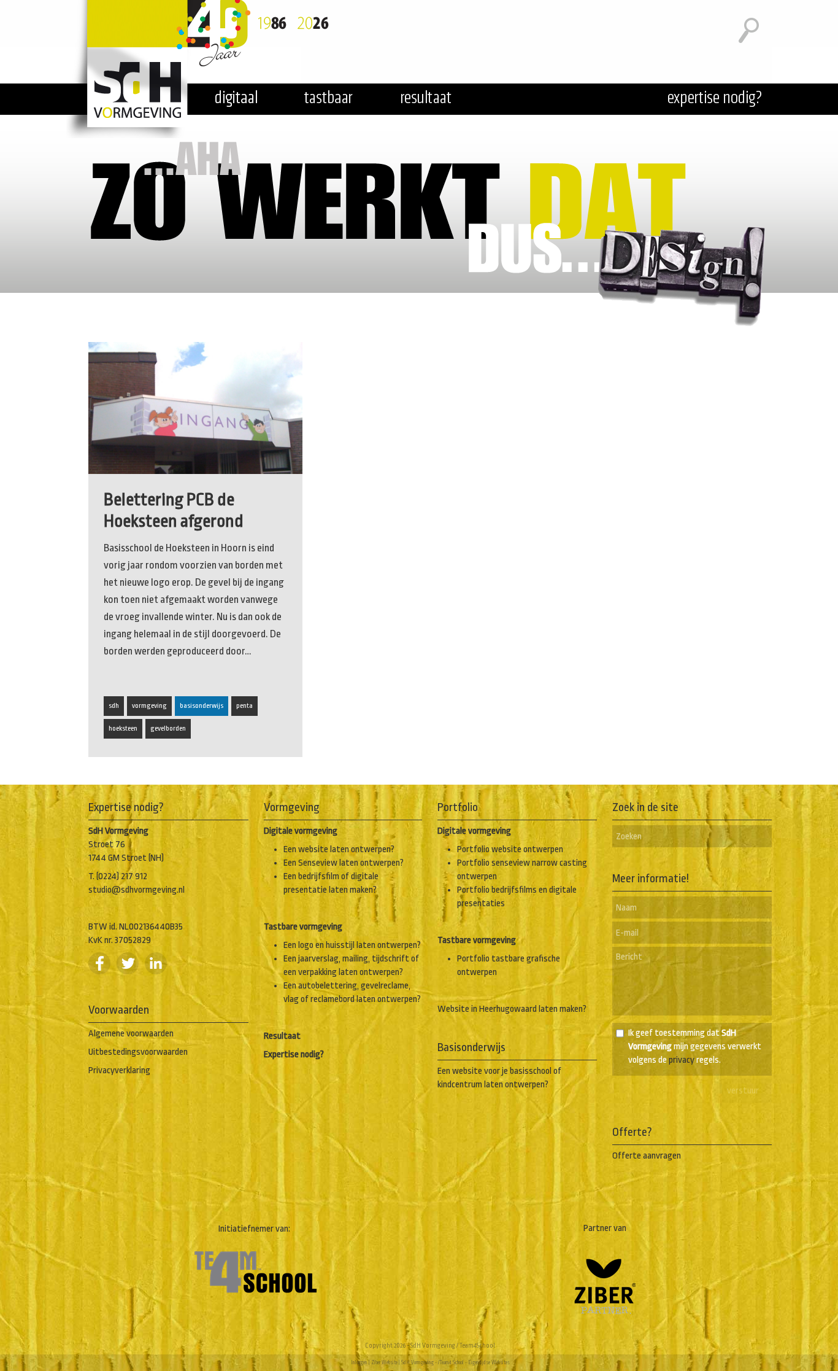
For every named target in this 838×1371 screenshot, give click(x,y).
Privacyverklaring (119, 1070)
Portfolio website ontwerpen (510, 849)
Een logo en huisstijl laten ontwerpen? (352, 945)
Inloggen (359, 1362)
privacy (681, 1060)
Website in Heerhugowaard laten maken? (511, 1009)
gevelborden (168, 728)
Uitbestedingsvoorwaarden (138, 1052)
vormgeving (149, 706)
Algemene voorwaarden (131, 1033)
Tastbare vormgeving (303, 927)
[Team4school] (255, 1304)
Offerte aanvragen (646, 1156)
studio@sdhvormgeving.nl (136, 890)
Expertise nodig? (294, 1054)
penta (244, 706)
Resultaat (282, 1036)
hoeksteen (123, 728)
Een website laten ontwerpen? (338, 849)
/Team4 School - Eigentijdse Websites (474, 1362)
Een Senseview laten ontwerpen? (343, 863)
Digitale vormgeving (300, 831)
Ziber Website (384, 1362)
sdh (114, 706)
